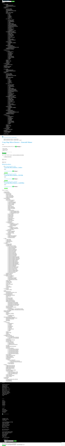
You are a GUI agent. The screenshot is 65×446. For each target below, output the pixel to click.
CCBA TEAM (6, 63)
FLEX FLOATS (11, 342)
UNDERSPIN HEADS (10, 357)
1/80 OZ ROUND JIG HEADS (13, 353)
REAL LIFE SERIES (9, 12)
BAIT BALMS (8, 193)
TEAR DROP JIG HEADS (10, 355)
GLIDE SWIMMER (11, 231)
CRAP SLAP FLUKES (12, 251)
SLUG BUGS (10, 217)
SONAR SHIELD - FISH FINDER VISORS (15, 308)
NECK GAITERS (11, 57)
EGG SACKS (8, 369)
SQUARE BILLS (11, 229)
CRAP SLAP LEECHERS (12, 254)
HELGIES (10, 205)
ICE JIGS (7, 345)
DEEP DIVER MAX (13, 224)
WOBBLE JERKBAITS (14, 228)
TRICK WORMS (11, 220)
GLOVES (10, 52)
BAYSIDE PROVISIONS (10, 295)
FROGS (9, 234)
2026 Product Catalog (5, 391)
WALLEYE (10, 82)
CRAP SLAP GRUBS (12, 252)
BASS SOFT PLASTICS (12, 25)
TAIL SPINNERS (11, 93)
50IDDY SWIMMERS (12, 202)
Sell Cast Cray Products (6, 390)
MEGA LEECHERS (11, 208)
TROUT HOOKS (9, 374)
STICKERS (8, 62)
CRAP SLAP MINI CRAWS (13, 260)
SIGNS (7, 61)
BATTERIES (10, 276)
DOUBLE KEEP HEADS (10, 339)
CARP (9, 15)
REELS (9, 43)
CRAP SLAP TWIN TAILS (12, 271)
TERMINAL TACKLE (12, 30)
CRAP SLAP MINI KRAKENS (13, 262)
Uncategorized (6, 377)
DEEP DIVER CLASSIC (14, 223)
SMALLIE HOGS (11, 218)
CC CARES (6, 4)
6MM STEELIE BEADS (10, 367)
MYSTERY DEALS (9, 45)
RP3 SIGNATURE (9, 9)
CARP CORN (8, 239)
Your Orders (4, 409)
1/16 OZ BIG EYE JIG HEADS (13, 337)
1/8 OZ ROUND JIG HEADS (13, 352)
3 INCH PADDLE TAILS (14, 211)
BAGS (7, 124)
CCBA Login (4, 420)
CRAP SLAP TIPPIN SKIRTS (13, 270)
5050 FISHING (6, 191)
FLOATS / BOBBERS (10, 341)
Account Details (4, 410)
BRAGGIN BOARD (7, 66)
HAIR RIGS (8, 242)
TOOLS (9, 40)
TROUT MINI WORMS (10, 375)
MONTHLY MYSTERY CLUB (13, 47)
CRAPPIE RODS (11, 315)
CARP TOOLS (8, 240)
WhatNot (3, 405)
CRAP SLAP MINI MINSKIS (13, 263)
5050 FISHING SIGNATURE (11, 10)
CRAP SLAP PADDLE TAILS (13, 266)
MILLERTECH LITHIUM (10, 301)
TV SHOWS (6, 71)
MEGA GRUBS (11, 206)
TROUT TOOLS (9, 376)
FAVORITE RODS (9, 297)
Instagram (3, 402)
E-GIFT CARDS (9, 8)
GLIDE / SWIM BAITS (12, 24)
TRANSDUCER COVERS (12, 279)
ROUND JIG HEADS (10, 348)
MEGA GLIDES (11, 232)
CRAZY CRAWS (11, 203)
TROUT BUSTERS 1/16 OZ (13, 371)
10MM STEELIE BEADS (10, 365)
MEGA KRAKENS (11, 207)
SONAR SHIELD (9, 307)
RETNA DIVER (13, 225)
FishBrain (3, 404)
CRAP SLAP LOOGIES (12, 255)
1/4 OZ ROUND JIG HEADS (13, 350)
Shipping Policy (4, 386)
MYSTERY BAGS (11, 46)
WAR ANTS (10, 221)
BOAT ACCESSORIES (12, 32)
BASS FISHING (7, 198)
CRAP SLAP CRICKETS (12, 249)
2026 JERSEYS (10, 51)
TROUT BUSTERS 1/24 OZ (13, 372)
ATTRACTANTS (11, 19)
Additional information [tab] (7, 156)
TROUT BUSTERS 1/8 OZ (12, 373)
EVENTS (5, 65)
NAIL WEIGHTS (11, 363)
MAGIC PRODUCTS (10, 299)
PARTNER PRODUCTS (10, 48)
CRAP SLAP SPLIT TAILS (12, 269)
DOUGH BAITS (11, 27)
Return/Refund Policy (5, 387)
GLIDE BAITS (8, 230)
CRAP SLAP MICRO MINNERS (13, 257)
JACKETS (10, 55)
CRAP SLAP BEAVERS (12, 247)
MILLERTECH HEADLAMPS (13, 305)
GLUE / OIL (10, 36)
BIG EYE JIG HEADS (10, 336)
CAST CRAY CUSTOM (12, 246)
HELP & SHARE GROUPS (10, 6)
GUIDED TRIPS (7, 67)
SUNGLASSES (11, 103)
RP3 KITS (8, 319)
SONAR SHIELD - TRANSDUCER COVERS (16, 309)
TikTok (3, 400)
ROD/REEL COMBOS (12, 42)
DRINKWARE (8, 125)
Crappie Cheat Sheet (5, 393)
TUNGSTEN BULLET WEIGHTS (16, 361)
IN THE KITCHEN (11, 37)
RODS (9, 44)
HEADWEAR (10, 53)
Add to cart (4, 153)
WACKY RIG (8, 358)
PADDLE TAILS (11, 210)
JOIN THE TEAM (9, 64)
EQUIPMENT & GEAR (10, 31)
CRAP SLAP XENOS (12, 272)
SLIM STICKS (10, 216)
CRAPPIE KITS (9, 244)
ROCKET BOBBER (9, 306)
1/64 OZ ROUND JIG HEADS (13, 351)
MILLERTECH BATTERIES (13, 302)
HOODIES (10, 54)
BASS (9, 14)
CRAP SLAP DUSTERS (12, 250)
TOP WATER (10, 29)
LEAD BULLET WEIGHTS (15, 360)
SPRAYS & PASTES (9, 197)
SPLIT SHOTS (8, 354)
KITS (7, 11)
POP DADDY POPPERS (12, 235)
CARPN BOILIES (9, 241)
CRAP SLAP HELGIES (12, 253)
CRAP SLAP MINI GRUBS (13, 261)
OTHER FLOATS (11, 343)
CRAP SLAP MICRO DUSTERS (13, 256)
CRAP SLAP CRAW (11, 248)
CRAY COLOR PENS (10, 196)
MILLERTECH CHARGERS (13, 303)
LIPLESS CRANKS (9, 273)
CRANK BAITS (11, 23)
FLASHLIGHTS (11, 35)
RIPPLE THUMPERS (12, 236)
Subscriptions (4, 411)
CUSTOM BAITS (11, 21)
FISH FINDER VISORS (12, 278)
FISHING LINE (11, 34)
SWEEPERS (10, 219)
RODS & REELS (9, 41)
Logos (3, 395)
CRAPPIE (10, 16)
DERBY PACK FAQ (9, 5)
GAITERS (10, 324)
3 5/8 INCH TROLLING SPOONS (12, 379)
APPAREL (8, 50)
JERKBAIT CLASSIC (14, 227)
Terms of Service (5, 385)
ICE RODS (10, 316)
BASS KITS (8, 199)
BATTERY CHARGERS (12, 277)
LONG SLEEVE (11, 56)
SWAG (5, 114)
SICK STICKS (10, 214)
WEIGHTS (8, 359)
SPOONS (9, 92)
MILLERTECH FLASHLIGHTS (13, 304)
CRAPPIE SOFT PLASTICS (13, 26)
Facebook (3, 401)
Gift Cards (3, 412)
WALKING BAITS (11, 237)
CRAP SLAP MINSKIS (12, 265)
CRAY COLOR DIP (9, 195)
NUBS (9, 209)
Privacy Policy (4, 388)
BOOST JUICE (8, 194)
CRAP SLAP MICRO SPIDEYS (13, 259)
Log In (3, 408)
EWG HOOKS (8, 340)
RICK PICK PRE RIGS (10, 318)
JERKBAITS (10, 226)
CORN (9, 22)
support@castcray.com (5, 384)
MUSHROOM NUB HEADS (11, 346)
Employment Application (6, 392)
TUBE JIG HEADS (9, 356)
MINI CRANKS (9, 274)
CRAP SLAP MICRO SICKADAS (14, 258)
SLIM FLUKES (11, 215)
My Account (6, 439)
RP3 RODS (8, 320)
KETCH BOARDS (9, 298)
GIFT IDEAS (6, 288)
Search (13, 1)
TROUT (9, 17)
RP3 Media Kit (4, 394)
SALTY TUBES (11, 213)
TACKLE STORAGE (12, 39)
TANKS (9, 58)
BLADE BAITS (11, 20)
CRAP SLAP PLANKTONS (13, 267)
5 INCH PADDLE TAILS (14, 212)
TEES (9, 59)
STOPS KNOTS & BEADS (12, 344)
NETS (9, 38)
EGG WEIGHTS (11, 362)
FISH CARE (10, 33)
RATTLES (8, 347)
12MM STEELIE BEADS (10, 366)
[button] (2, 136)
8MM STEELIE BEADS (10, 368)
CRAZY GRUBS (11, 204)
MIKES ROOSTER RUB (10, 300)
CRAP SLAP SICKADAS (12, 268)
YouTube (3, 403)
